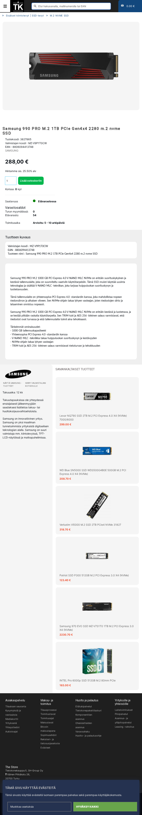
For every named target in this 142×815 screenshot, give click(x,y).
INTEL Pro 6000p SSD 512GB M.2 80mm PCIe (88, 680)
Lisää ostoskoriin (31, 180)
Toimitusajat (47, 718)
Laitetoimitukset (124, 710)
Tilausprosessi (48, 710)
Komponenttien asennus (83, 716)
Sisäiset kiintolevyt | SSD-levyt (25, 15)
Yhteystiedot (12, 727)
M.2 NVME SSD (59, 15)
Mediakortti (11, 719)
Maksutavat (46, 722)
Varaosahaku (82, 731)
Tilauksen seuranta (15, 706)
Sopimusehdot (48, 735)
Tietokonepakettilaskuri (88, 710)
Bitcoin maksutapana (47, 728)
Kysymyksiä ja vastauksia (13, 712)
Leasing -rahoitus (124, 726)
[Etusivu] (18, 10)
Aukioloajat (11, 731)
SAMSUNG (11, 150)
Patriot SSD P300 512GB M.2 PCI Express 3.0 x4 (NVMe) (94, 575)
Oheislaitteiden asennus (83, 725)
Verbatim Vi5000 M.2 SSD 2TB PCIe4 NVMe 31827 (90, 524)
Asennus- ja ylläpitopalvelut (123, 720)
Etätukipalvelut (83, 706)
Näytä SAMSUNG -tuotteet (12, 384)
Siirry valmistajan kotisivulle (35, 384)
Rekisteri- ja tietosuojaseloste (50, 741)
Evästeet (45, 747)
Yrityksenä (11, 723)
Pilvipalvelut (121, 714)
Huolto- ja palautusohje (88, 735)
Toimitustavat (48, 714)
